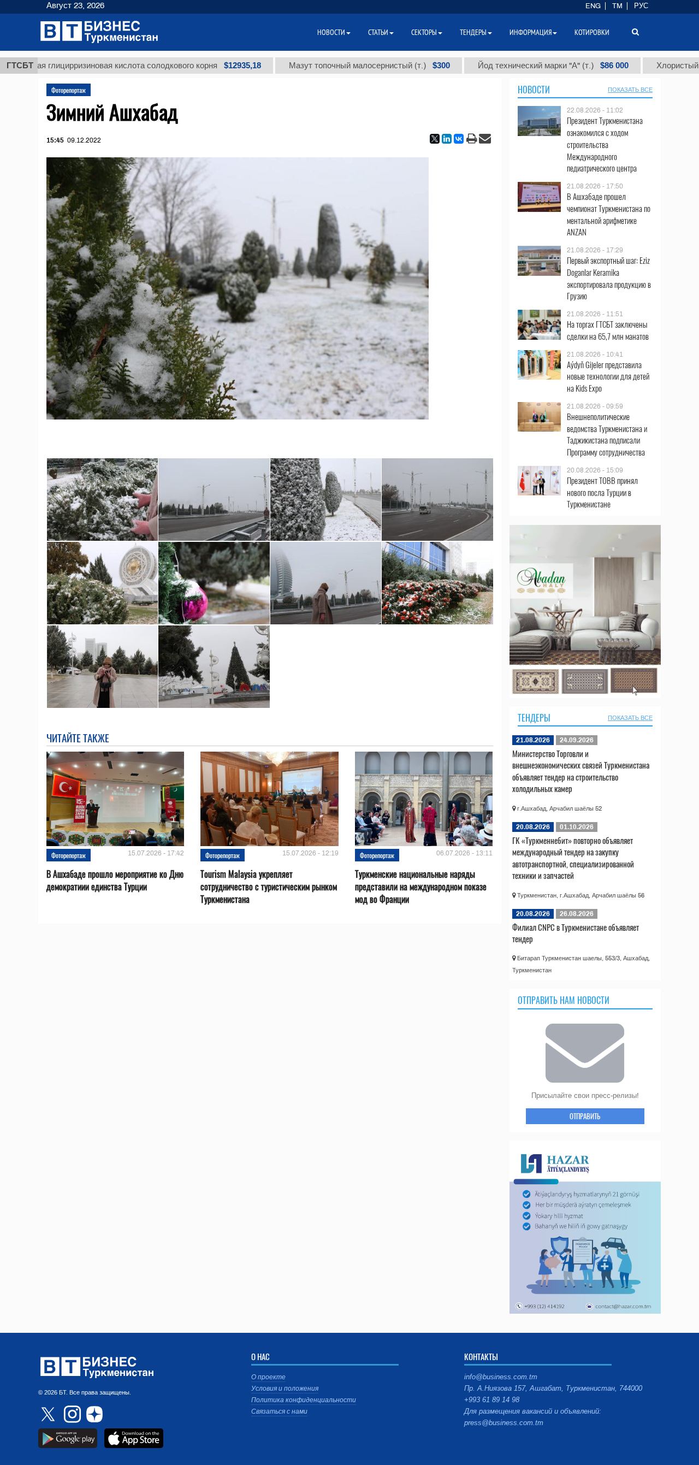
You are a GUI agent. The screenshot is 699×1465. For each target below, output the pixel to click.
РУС (641, 6)
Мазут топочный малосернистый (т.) (300, 65)
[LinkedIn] (447, 139)
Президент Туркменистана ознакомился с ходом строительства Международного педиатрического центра (605, 144)
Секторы (424, 32)
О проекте (268, 1377)
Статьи (378, 32)
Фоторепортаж (68, 89)
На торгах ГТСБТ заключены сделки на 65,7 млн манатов (608, 330)
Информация (531, 32)
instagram (71, 1414)
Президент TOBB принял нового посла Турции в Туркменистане (602, 492)
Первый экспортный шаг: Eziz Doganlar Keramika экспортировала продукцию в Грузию (609, 278)
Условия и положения (284, 1388)
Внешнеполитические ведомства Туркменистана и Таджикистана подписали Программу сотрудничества (607, 434)
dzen (93, 1414)
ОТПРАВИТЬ (585, 1115)
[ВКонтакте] (459, 139)
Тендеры (534, 717)
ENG (593, 6)
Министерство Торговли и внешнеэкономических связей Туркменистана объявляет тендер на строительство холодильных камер (580, 771)
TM (617, 6)
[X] (435, 139)
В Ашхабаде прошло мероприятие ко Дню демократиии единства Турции (114, 880)
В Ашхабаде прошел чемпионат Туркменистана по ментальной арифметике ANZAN (608, 214)
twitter (49, 1414)
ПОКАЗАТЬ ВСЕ (630, 89)
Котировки (591, 32)
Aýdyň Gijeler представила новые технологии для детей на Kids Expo (608, 376)
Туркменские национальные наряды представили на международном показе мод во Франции (421, 887)
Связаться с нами (279, 1411)
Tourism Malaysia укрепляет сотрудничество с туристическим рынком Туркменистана (268, 887)
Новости (534, 89)
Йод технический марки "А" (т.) (484, 65)
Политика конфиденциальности (303, 1400)
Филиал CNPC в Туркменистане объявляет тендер (575, 933)
